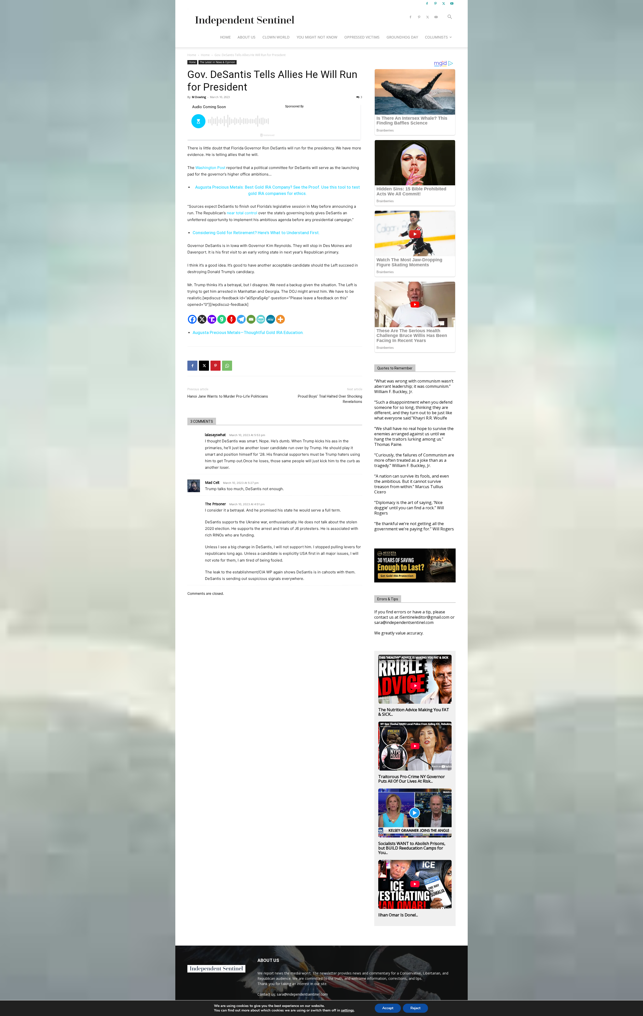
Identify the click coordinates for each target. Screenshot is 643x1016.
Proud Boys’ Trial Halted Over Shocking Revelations (330, 399)
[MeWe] (270, 319)
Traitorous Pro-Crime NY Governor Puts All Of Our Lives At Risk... (411, 778)
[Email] (251, 319)
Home (225, 37)
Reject (415, 1008)
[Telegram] (241, 319)
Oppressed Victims (362, 37)
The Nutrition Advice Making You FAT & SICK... (413, 711)
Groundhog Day (402, 37)
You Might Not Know (317, 37)
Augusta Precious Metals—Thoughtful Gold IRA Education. (248, 332)
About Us (246, 37)
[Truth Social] (211, 319)
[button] (450, 17)
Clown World (276, 37)
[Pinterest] (435, 3)
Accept (387, 1008)
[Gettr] (231, 319)
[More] (280, 319)
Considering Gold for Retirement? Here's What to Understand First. (256, 232)
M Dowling (199, 97)
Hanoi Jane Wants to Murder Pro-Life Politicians (227, 396)
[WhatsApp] (227, 366)
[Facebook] (427, 3)
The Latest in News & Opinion (217, 62)
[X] (443, 3)
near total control (242, 212)
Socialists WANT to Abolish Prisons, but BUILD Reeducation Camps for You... (411, 848)
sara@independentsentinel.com (302, 994)
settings (347, 1010)
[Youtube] (452, 3)
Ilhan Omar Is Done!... (398, 915)
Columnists (436, 37)
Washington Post (210, 167)
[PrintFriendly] (260, 319)
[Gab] (221, 319)
